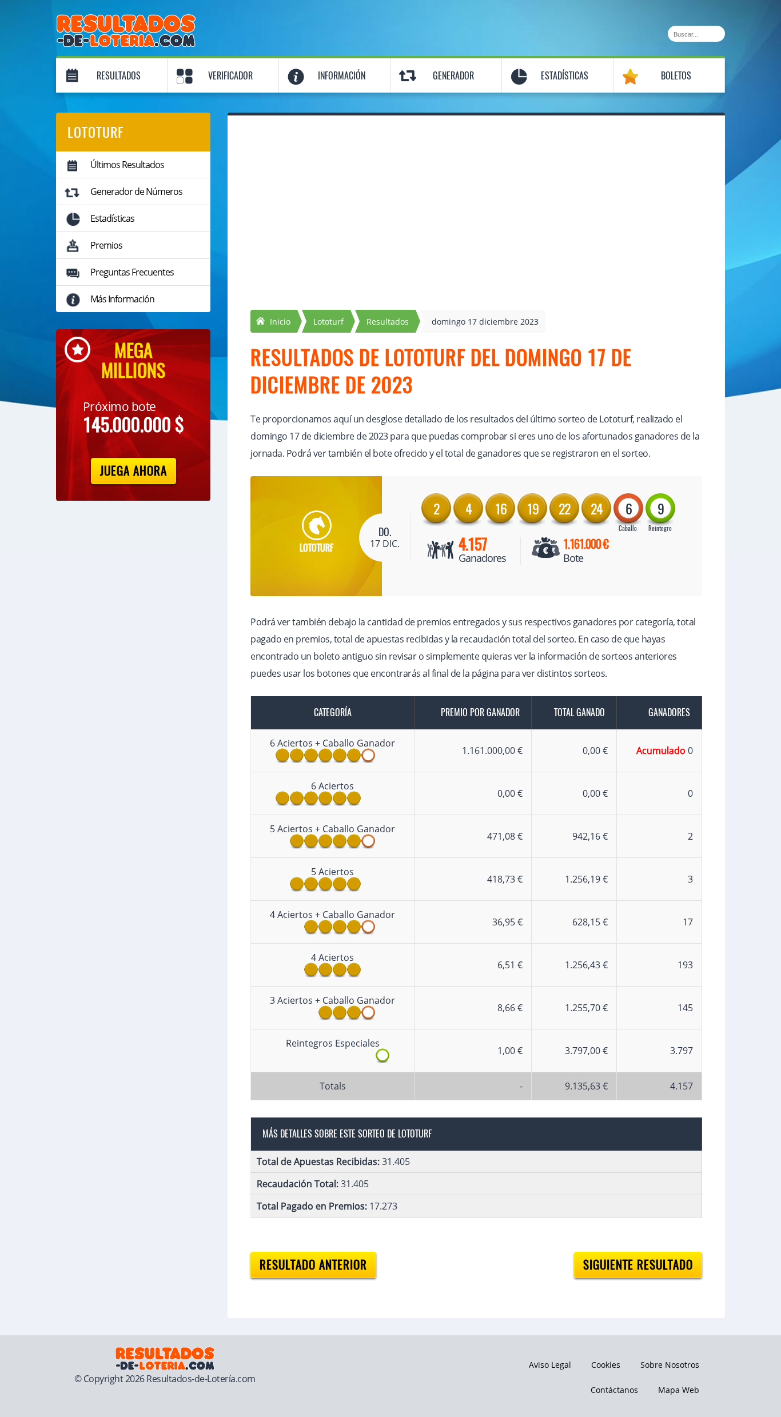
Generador (453, 76)
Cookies (605, 1364)
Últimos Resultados (127, 164)
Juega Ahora (133, 470)
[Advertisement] (476, 224)
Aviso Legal (550, 1364)
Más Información (122, 299)
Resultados (119, 76)
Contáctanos (614, 1389)
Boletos (676, 76)
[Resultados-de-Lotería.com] (126, 20)
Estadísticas (564, 76)
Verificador (230, 76)
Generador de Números (136, 191)
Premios (106, 245)
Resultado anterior (313, 1264)
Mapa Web (678, 1389)
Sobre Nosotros (669, 1364)
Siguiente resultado (638, 1264)
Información (341, 76)
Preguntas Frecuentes (132, 272)
